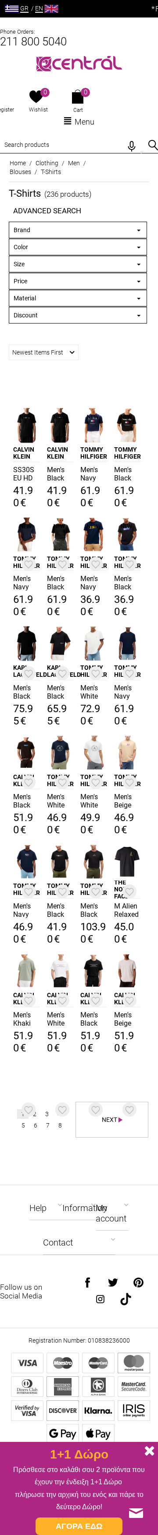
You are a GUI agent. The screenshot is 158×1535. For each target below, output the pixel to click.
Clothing (47, 163)
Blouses (20, 171)
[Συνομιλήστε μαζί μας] (136, 1513)
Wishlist (38, 110)
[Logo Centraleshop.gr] (79, 62)
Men (74, 163)
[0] (36, 97)
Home (18, 163)
